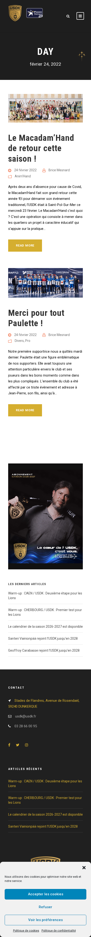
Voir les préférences (45, 920)
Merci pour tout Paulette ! (36, 318)
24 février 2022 (25, 170)
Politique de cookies (26, 930)
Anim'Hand (23, 176)
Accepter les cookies (45, 894)
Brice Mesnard (59, 170)
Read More (25, 245)
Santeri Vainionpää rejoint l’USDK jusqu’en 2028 (43, 638)
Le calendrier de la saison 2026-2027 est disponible (45, 626)
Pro (27, 341)
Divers (19, 341)
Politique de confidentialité (59, 930)
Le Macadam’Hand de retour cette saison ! (41, 148)
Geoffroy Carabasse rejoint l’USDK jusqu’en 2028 (44, 650)
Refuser (45, 907)
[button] (84, 867)
